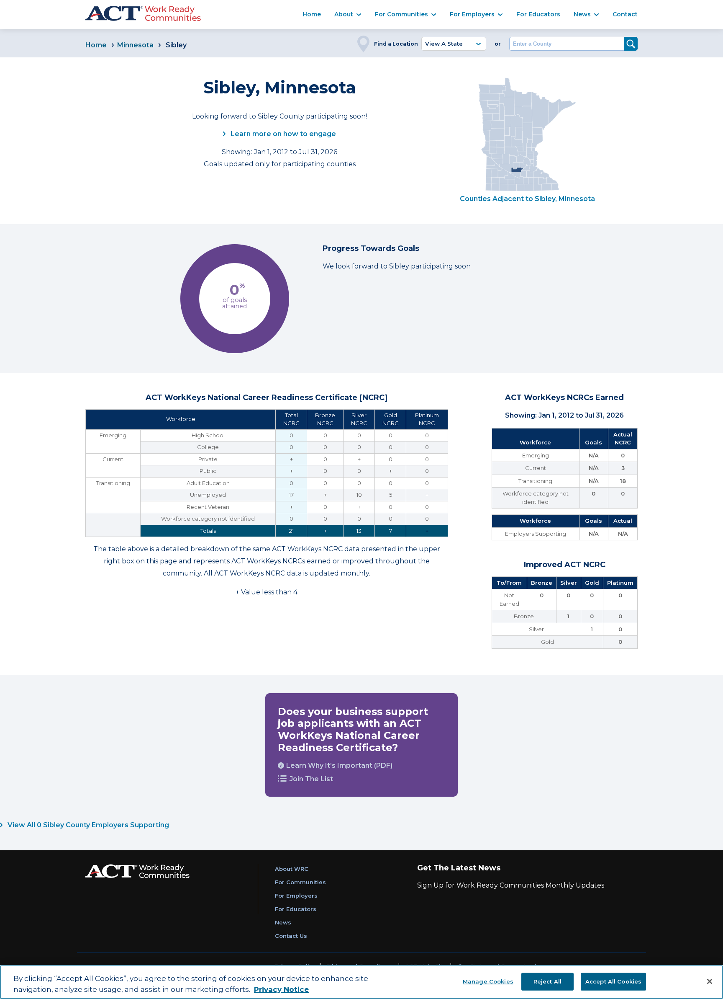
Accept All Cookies (613, 981)
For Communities (401, 14)
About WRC (291, 868)
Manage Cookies (488, 981)
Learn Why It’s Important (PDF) (339, 765)
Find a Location (396, 44)
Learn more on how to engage (282, 134)
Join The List (311, 779)
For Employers (472, 14)
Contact (625, 14)
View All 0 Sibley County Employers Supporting (87, 825)
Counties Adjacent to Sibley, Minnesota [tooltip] (527, 199)
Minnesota (135, 45)
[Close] (709, 981)
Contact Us (291, 935)
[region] (361, 982)
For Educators (538, 14)
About (343, 14)
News (582, 14)
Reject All (547, 981)
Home (312, 14)
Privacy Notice (281, 989)
